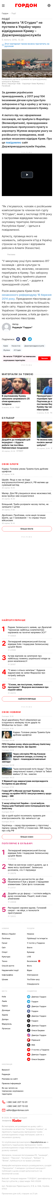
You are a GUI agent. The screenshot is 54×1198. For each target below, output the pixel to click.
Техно (4, 961)
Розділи (30, 928)
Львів (4, 1001)
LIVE (29, 956)
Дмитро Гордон (38, 997)
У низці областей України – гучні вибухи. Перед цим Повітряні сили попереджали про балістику (26, 806)
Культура (6, 956)
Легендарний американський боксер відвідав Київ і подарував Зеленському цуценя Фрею (28, 644)
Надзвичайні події (10, 970)
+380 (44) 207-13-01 (16, 1102)
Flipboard (35, 1040)
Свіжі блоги (10, 464)
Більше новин (27, 837)
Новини (5, 928)
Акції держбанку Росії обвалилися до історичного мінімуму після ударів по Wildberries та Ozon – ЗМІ (21, 722)
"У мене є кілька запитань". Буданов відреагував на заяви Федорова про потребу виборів (26, 673)
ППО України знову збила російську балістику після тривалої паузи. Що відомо (26, 745)
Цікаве (5, 979)
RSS (33, 1045)
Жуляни (6, 350)
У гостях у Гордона (36, 943)
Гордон (5, 13)
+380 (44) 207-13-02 (17, 1106)
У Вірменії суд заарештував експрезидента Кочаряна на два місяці (25, 782)
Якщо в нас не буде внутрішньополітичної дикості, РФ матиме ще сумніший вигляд (25, 482)
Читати (44, 358)
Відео (29, 970)
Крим (5, 346)
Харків (5, 1015)
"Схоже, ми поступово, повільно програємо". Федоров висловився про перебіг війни (28, 687)
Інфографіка (7, 975)
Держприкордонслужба (34, 346)
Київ (4, 996)
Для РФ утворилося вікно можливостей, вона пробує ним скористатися (26, 494)
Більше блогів (27, 529)
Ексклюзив (32, 961)
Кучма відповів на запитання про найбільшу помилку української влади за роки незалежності (29, 658)
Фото (29, 966)
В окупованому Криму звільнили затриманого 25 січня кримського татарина (16, 400)
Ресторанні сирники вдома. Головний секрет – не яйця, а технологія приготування (27, 910)
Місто (4, 991)
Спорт (4, 952)
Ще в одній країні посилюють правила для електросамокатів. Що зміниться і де (23, 816)
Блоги (29, 947)
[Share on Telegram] (30, 339)
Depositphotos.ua (38, 1142)
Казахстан (16, 346)
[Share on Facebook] (18, 339)
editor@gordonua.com (17, 1110)
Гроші (4, 943)
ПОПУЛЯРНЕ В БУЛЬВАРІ (17, 843)
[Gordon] (26, 5)
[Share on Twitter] (24, 339)
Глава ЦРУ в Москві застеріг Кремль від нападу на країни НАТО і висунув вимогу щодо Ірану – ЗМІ (26, 793)
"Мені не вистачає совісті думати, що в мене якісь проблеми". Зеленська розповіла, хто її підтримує (28, 867)
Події (13, 13)
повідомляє (14, 142)
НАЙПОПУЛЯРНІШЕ (14, 620)
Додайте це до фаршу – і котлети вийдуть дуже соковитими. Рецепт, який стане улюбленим (29, 896)
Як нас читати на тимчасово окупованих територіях (12, 1091)
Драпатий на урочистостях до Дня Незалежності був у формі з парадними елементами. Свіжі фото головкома (28, 882)
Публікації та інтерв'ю (37, 938)
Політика (6, 938)
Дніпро (5, 1019)
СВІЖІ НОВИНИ (11, 712)
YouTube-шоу (33, 979)
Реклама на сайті (10, 1079)
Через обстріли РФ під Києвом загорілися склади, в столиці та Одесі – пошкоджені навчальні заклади (24, 758)
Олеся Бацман (38, 1030)
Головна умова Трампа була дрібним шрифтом (31, 733)
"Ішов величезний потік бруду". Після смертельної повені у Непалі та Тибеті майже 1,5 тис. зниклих (32, 771)
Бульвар (8, 418)
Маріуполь (7, 1024)
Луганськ (6, 1028)
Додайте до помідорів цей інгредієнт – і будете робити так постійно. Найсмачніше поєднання (16, 443)
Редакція (6, 1074)
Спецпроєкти (33, 984)
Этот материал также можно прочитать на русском (27, 45)
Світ (4, 947)
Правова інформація (11, 1083)
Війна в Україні (9, 934)
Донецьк (6, 1010)
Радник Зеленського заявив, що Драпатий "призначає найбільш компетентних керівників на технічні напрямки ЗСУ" (29, 630)
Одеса (5, 1006)
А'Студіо (17, 350)
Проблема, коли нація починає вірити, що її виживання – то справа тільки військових (24, 518)
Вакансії (6, 1070)
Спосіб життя (8, 966)
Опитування (32, 975)
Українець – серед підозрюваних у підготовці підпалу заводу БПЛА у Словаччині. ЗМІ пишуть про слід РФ (26, 828)
